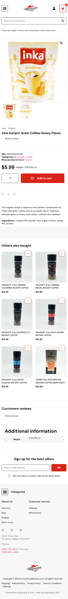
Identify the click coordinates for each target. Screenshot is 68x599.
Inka (4, 128)
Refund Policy (35, 512)
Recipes (5, 517)
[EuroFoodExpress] (22, 530)
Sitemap (7, 586)
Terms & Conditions (52, 583)
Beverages (12, 30)
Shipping (33, 508)
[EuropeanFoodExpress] (4, 530)
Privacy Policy (33, 583)
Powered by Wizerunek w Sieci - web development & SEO (33, 592)
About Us (6, 508)
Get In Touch (7, 522)
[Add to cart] (28, 253)
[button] (5, 8)
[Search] (62, 21)
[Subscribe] (58, 467)
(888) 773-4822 (10, 549)
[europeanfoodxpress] (13, 530)
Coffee (20, 30)
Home (4, 30)
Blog (4, 512)
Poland (28, 159)
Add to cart (44, 178)
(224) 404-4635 (10, 552)
